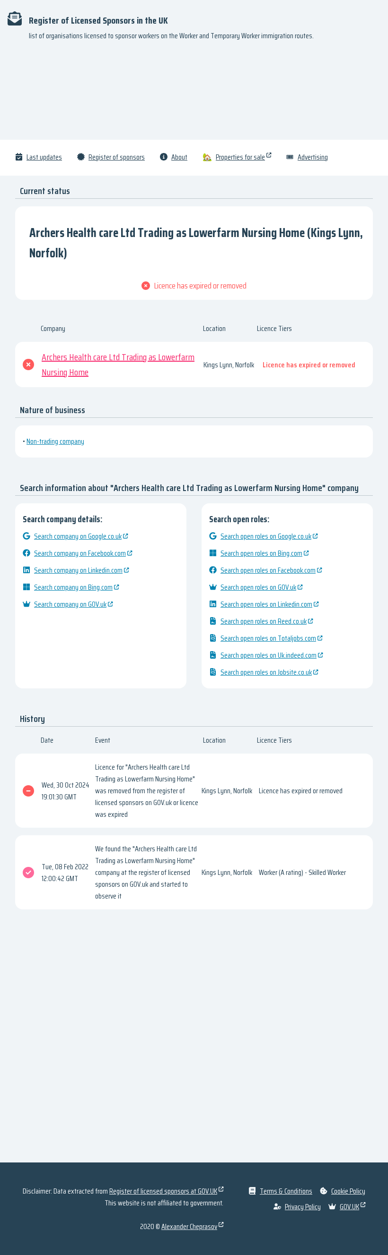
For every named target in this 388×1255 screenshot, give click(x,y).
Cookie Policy (348, 1191)
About (179, 157)
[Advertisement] (194, 94)
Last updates (44, 157)
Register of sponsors (116, 157)
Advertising (313, 157)
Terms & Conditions (286, 1191)
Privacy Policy (303, 1207)
